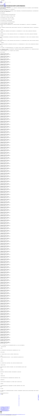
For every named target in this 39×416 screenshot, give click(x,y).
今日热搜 (5, 6)
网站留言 (16, 414)
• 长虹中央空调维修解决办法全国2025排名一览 (38, 397)
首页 (0, 4)
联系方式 (4, 414)
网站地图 (9, 414)
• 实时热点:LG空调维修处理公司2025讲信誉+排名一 (5, 408)
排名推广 (11, 414)
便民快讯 (4, 4)
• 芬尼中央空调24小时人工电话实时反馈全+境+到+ (5, 406)
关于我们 (3, 414)
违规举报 (20, 414)
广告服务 (13, 414)
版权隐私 (8, 414)
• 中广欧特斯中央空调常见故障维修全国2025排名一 (5, 410)
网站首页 (1, 414)
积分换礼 (14, 414)
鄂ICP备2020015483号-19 (23, 414)
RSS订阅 (18, 414)
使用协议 (6, 414)
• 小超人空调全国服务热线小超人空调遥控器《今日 (5, 407)
